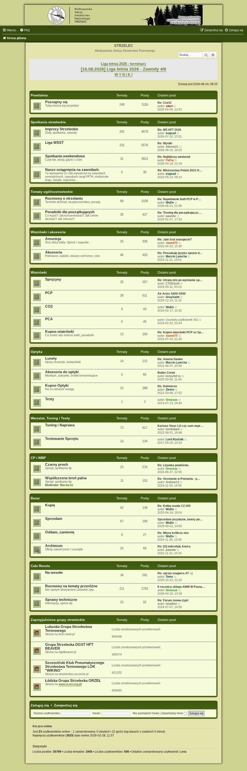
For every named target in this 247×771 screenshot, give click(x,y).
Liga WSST (54, 143)
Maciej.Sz (66, 485)
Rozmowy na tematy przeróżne (71, 586)
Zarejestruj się (65, 705)
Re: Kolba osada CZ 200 (174, 506)
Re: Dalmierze (167, 386)
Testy (49, 399)
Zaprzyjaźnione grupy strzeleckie (58, 620)
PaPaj (170, 160)
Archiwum (53, 546)
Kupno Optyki (57, 385)
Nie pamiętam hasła (146, 713)
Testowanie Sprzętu (61, 439)
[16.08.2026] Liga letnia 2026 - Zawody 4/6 (123, 69)
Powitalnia (39, 95)
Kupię (50, 505)
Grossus (172, 399)
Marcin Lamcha (176, 256)
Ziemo (170, 389)
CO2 (49, 306)
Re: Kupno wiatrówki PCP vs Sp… (181, 332)
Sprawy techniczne (61, 600)
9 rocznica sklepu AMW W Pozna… (181, 587)
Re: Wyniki (165, 143)
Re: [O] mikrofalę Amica (174, 546)
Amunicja (53, 239)
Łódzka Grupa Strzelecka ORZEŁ (73, 681)
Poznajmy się (56, 102)
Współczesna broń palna (66, 478)
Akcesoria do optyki (62, 372)
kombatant (172, 429)
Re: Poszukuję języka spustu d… (180, 253)
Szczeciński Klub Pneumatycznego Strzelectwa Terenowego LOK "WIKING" (74, 666)
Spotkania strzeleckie (48, 122)
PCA (49, 319)
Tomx (169, 576)
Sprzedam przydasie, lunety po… (180, 519)
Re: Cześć (165, 102)
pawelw (171, 216)
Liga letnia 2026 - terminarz (123, 64)
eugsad (171, 133)
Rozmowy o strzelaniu (64, 198)
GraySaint (172, 297)
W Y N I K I (123, 75)
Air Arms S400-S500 (172, 293)
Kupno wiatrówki (59, 332)
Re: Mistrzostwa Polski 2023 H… (180, 170)
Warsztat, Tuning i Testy (50, 418)
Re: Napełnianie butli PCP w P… (179, 199)
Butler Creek (166, 372)
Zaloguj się (40, 705)
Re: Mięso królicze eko (173, 533)
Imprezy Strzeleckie (61, 129)
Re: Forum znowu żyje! (173, 600)
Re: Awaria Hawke (170, 359)
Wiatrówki (39, 272)
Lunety (51, 358)
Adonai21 (172, 146)
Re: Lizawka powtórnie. (173, 465)
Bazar (35, 498)
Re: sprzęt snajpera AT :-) (175, 573)
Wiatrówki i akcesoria (48, 232)
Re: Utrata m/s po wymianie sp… (180, 280)
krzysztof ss (173, 376)
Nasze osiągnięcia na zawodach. (72, 170)
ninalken (171, 603)
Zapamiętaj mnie (172, 713)
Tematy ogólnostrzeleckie (52, 192)
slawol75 (172, 243)
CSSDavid (172, 283)
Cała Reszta (40, 566)
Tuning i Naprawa (60, 425)
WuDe (170, 202)
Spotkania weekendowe (65, 156)
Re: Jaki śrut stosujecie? (175, 239)
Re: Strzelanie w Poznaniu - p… (179, 478)
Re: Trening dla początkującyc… (180, 212)
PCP (49, 293)
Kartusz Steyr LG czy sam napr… (180, 426)
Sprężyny (53, 279)
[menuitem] (25, 30)
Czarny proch (56, 464)
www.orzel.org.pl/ (70, 684)
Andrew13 (172, 482)
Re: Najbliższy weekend (174, 157)
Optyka (36, 352)
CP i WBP (38, 458)
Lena (183, 751)
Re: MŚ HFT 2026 (169, 129)
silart (169, 106)
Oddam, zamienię (59, 532)
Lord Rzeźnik (175, 439)
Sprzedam (53, 519)
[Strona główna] (123, 15)
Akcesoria (53, 252)
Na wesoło (54, 573)
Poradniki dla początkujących (70, 212)
